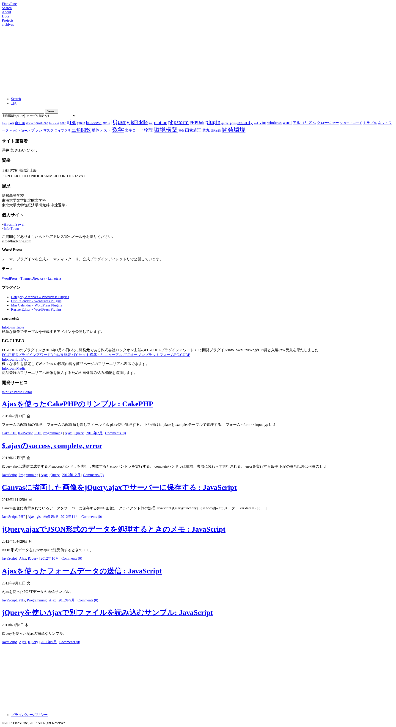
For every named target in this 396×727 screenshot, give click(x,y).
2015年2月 (94, 433)
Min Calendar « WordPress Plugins (36, 305)
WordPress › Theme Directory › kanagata (31, 278)
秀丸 (206, 130)
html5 (106, 123)
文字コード (134, 130)
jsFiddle (139, 122)
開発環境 (233, 129)
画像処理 (193, 130)
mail (150, 123)
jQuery (120, 121)
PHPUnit (197, 122)
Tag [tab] (13, 103)
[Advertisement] (198, 61)
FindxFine (9, 4)
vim (262, 122)
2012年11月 (69, 517)
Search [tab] (16, 99)
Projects (7, 20)
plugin (212, 122)
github (81, 123)
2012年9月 (66, 600)
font (63, 123)
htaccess (94, 122)
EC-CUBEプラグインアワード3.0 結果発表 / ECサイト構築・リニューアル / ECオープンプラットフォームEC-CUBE (96, 355)
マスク (48, 130)
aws (11, 122)
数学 (118, 129)
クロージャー (328, 123)
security (245, 122)
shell (256, 123)
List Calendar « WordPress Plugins (36, 301)
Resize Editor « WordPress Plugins (36, 309)
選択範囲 (216, 130)
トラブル (370, 123)
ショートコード (351, 123)
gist (71, 121)
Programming (52, 433)
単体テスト (101, 130)
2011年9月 (49, 642)
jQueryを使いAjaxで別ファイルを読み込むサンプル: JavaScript (107, 612)
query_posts (228, 123)
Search (7, 8)
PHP (37, 433)
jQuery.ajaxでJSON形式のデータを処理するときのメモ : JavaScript (114, 529)
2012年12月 (71, 475)
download (42, 123)
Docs (5, 16)
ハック (14, 130)
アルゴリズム (304, 122)
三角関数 (81, 129)
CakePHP (9, 433)
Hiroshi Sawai (14, 224)
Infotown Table (13, 327)
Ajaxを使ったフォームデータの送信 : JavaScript (82, 571)
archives (8, 24)
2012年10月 (50, 558)
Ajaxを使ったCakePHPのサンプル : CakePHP (77, 404)
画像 (181, 130)
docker (30, 123)
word (287, 122)
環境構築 (166, 129)
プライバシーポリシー (29, 715)
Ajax (4, 123)
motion (160, 122)
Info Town (11, 228)
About (6, 12)
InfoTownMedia (13, 368)
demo (20, 122)
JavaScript (25, 433)
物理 (148, 130)
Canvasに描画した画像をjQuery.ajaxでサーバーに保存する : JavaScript (119, 487)
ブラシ (36, 130)
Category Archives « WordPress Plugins (40, 297)
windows (274, 123)
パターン (24, 130)
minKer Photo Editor (17, 392)
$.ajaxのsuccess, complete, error (52, 445)
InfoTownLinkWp (15, 359)
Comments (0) (115, 433)
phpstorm (178, 122)
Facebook (54, 123)
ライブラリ (63, 130)
